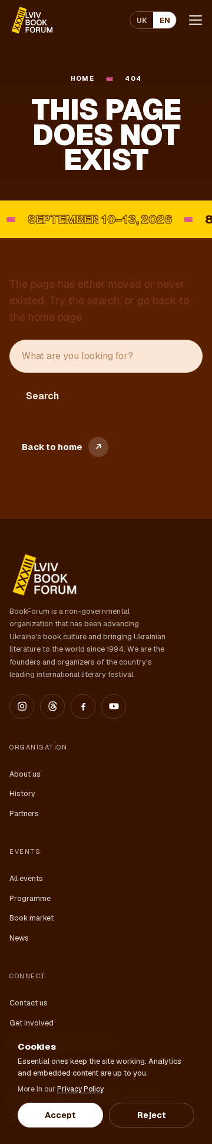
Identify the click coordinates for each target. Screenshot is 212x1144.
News (19, 938)
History (22, 793)
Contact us (28, 1003)
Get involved (31, 1023)
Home (83, 78)
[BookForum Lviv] (31, 20)
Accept (60, 1115)
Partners (24, 813)
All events (26, 878)
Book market (31, 918)
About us (25, 774)
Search (42, 396)
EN (165, 20)
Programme (30, 898)
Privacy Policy (80, 1089)
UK (142, 20)
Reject (151, 1115)
